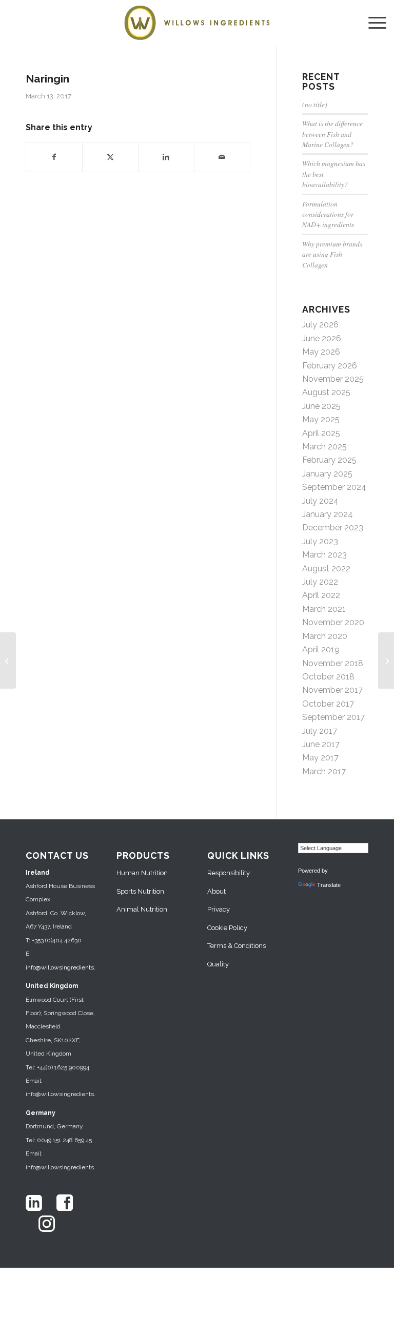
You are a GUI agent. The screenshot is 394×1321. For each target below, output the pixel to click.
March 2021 (324, 609)
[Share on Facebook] (54, 156)
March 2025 (324, 446)
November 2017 (332, 690)
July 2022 (320, 582)
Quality (218, 964)
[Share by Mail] (222, 156)
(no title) (314, 104)
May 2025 (321, 419)
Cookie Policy (227, 928)
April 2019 (321, 649)
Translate (329, 885)
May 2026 (321, 352)
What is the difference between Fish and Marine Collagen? (332, 133)
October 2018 (328, 677)
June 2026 (321, 338)
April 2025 (321, 433)
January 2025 (327, 474)
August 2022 (326, 568)
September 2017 (333, 717)
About (216, 891)
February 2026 (329, 365)
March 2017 (324, 771)
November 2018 (332, 663)
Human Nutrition (142, 873)
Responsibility (228, 873)
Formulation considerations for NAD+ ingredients (328, 214)
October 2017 (328, 704)
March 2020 (324, 636)
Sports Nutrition (140, 891)
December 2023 (332, 527)
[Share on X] (110, 156)
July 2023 (320, 541)
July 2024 (320, 501)
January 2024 (327, 514)
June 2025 (321, 406)
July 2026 (320, 324)
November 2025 (333, 379)
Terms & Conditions (236, 946)
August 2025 (326, 392)
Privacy (218, 909)
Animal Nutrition (141, 909)
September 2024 (334, 487)
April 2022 (321, 595)
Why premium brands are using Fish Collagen (332, 254)
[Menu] (372, 23)
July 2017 (319, 731)
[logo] (196, 23)
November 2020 (333, 622)
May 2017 (320, 757)
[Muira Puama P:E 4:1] (8, 660)
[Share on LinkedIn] (166, 156)
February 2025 (329, 460)
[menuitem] (372, 23)
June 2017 (321, 744)
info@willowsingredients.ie (63, 967)
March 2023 (324, 555)
